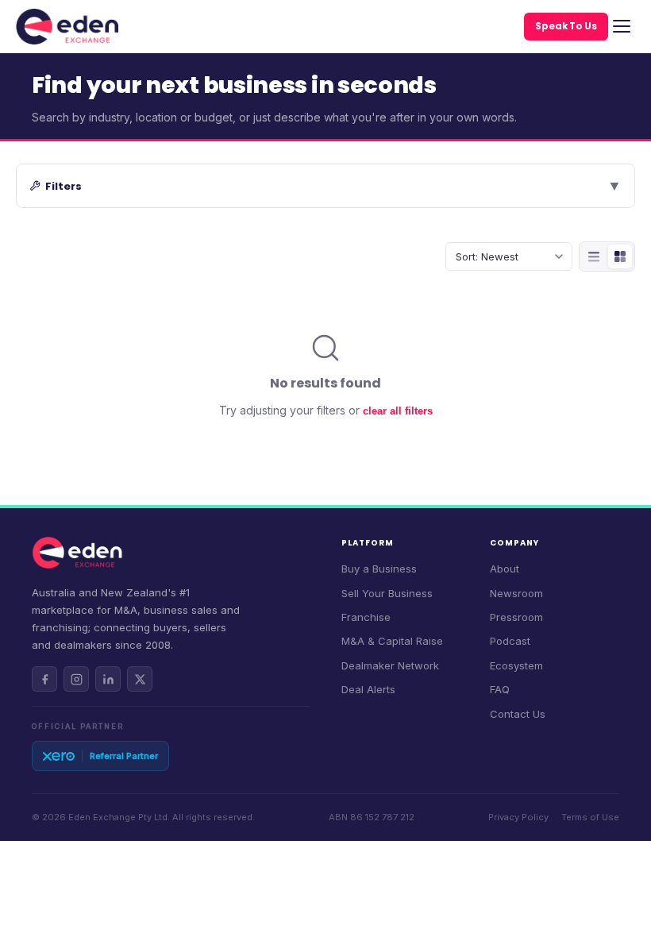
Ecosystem (516, 665)
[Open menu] (621, 26)
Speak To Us (566, 26)
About (504, 568)
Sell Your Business (387, 593)
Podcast (510, 640)
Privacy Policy (518, 817)
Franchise (366, 617)
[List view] (594, 256)
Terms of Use (590, 817)
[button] (325, 186)
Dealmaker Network (390, 665)
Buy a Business (379, 568)
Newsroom (516, 593)
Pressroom (516, 617)
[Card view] (620, 256)
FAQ (500, 689)
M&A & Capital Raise (392, 640)
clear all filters (398, 411)
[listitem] (44, 679)
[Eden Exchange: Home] (67, 26)
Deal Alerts (368, 689)
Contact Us (517, 714)
